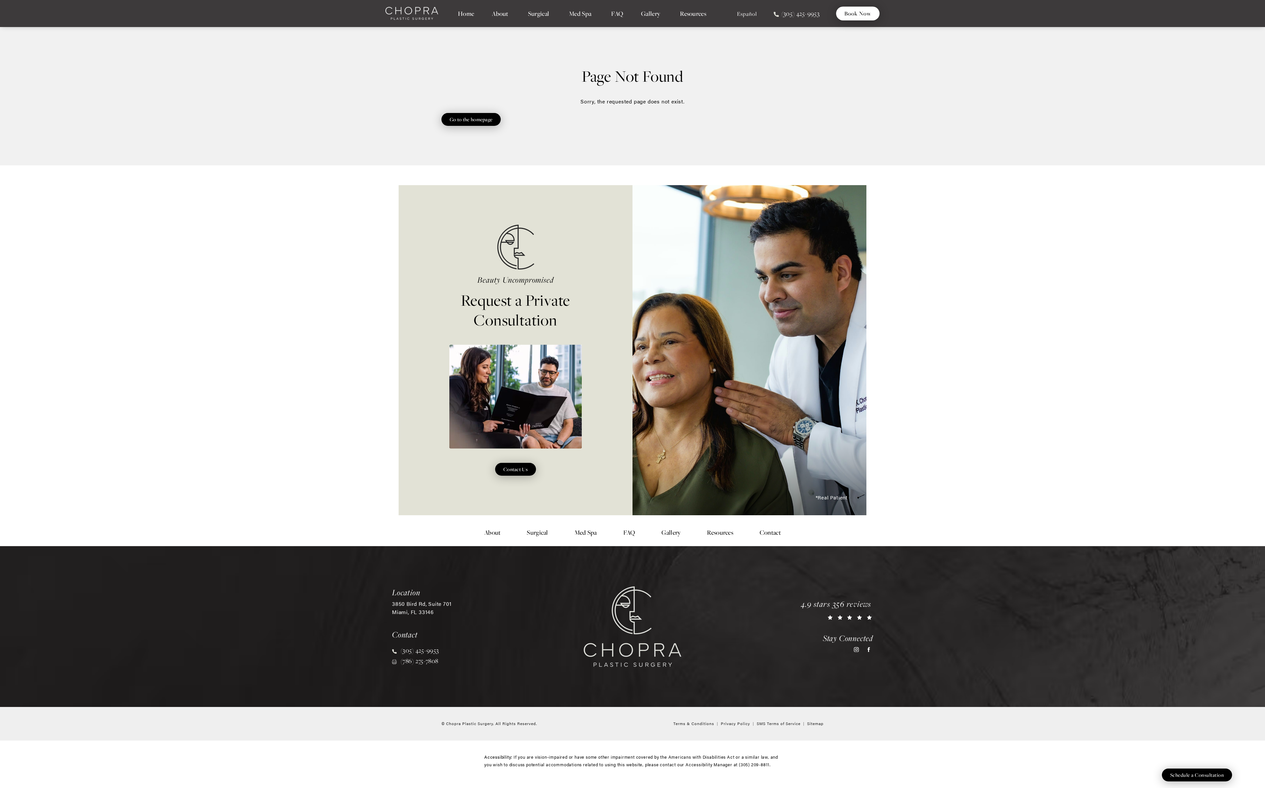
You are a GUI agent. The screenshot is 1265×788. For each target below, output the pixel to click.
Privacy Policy (735, 723)
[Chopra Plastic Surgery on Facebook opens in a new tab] (868, 649)
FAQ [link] (617, 13)
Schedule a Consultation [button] (1197, 775)
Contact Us (515, 469)
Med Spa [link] (580, 13)
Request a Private (516, 302)
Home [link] (466, 13)
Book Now (857, 13)
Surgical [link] (538, 13)
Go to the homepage (471, 119)
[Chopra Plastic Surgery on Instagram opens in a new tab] (856, 649)
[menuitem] (466, 13)
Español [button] (747, 14)
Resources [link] (693, 13)
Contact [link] (770, 532)
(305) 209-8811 (754, 764)
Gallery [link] (650, 13)
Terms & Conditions (693, 723)
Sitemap (815, 723)
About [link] (500, 13)
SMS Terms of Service (779, 723)
